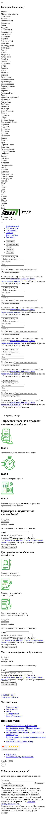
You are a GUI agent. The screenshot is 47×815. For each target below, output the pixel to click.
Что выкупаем (12, 228)
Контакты (10, 237)
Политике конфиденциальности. (18, 802)
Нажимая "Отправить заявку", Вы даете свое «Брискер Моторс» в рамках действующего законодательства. (23, 541)
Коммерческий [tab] (12, 244)
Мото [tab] (9, 247)
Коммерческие (12, 709)
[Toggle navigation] (2, 222)
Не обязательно (7, 269)
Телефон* (5, 535)
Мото (8, 711)
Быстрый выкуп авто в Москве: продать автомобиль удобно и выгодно (23, 729)
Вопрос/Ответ (12, 235)
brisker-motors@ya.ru (9, 697)
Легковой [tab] (10, 242)
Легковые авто (12, 707)
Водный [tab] (10, 252)
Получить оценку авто (10, 272)
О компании (11, 230)
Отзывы (9, 233)
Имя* (3, 533)
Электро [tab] (10, 249)
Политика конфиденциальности (19, 757)
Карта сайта (11, 754)
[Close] (2, 2)
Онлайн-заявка (12, 226)
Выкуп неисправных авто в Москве (21, 726)
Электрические (12, 714)
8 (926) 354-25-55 (8, 695)
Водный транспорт (14, 716)
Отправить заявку (9, 547)
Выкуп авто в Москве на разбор (19, 741)
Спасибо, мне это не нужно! (12, 786)
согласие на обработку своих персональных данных (18, 280)
